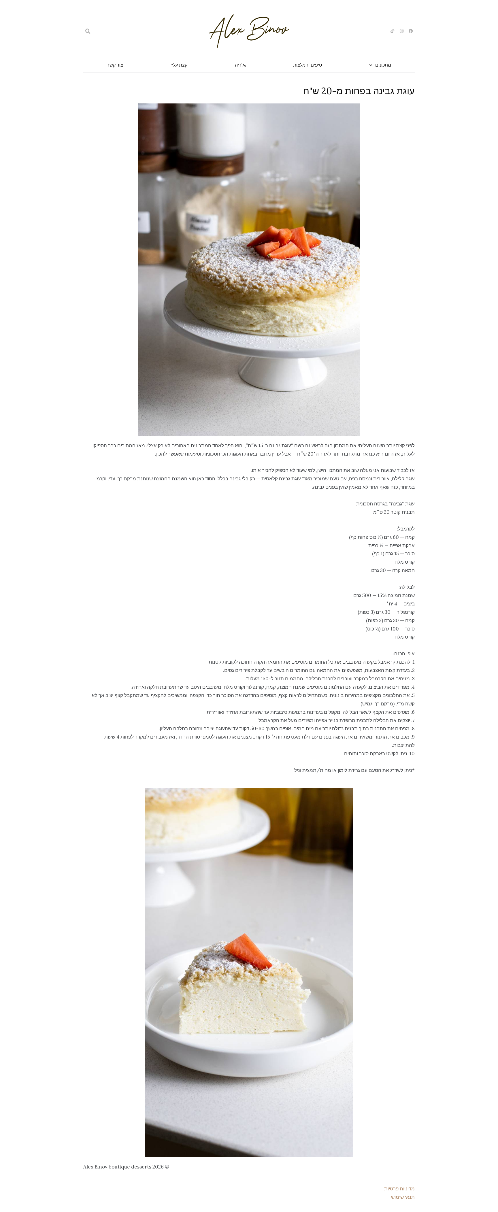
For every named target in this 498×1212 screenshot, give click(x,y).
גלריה (240, 65)
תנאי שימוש (403, 1197)
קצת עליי (179, 65)
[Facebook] (411, 31)
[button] (88, 31)
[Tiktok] (392, 31)
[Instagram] (401, 31)
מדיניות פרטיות (399, 1188)
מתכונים (383, 65)
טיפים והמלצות (307, 65)
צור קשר (115, 65)
